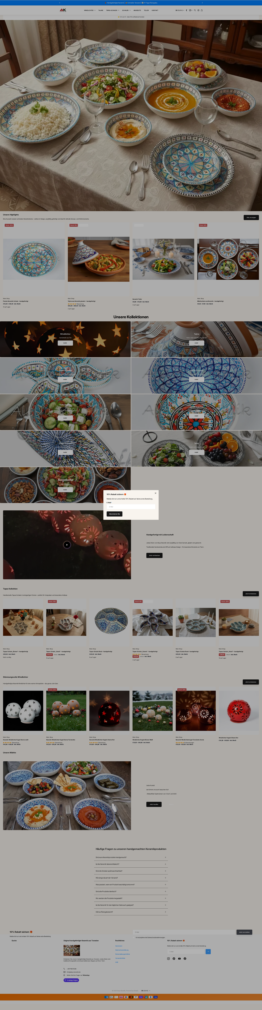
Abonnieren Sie (114, 514)
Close (155, 493)
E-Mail (109, 502)
